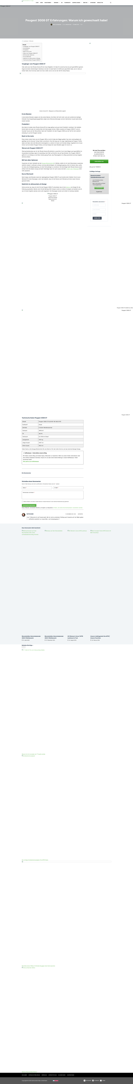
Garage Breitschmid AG (48, 163)
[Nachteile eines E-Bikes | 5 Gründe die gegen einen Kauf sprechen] (66, 913)
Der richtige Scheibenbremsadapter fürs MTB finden (35, 860)
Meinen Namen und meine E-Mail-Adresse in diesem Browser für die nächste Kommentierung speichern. (46, 501)
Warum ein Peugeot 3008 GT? (30, 53)
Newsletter (100, 2)
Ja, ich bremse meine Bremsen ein (98, 180)
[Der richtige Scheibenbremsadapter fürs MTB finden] (66, 807)
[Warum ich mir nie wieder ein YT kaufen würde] (66, 701)
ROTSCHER (30, 514)
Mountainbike (48, 2)
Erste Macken (26, 48)
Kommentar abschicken (29, 505)
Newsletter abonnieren (99, 201)
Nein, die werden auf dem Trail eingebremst (99, 184)
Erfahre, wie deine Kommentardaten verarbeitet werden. (68, 507)
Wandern (56, 2)
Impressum (44, 1075)
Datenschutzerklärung (34, 1075)
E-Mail (56, 487)
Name (24, 487)
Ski (61, 2)
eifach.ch (68, 187)
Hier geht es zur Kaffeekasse (31, 461)
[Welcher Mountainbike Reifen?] (66, 1019)
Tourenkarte (67, 2)
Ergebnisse (99, 191)
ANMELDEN (97, 218)
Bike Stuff (76, 24)
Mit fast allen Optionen (28, 54)
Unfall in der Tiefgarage (72, 169)
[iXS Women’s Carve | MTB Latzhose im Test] (78, 582)
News (41, 2)
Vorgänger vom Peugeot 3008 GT (31, 46)
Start (37, 2)
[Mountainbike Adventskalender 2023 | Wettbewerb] (55, 582)
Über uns (85, 2)
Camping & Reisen (76, 2)
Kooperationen (70, 1075)
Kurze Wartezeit (27, 56)
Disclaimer (24, 1075)
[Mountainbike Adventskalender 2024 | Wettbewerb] (32, 582)
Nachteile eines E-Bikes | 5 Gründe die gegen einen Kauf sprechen (38, 966)
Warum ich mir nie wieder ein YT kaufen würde (33, 754)
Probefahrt (25, 49)
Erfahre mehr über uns (99, 156)
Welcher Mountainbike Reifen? (29, 1071)
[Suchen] (110, 2)
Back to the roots (27, 51)
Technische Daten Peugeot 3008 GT (32, 60)
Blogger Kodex (61, 1075)
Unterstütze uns (99, 161)
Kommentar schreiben (28, 492)
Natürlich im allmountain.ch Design (31, 58)
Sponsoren (93, 2)
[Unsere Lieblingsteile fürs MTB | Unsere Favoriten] (100, 582)
